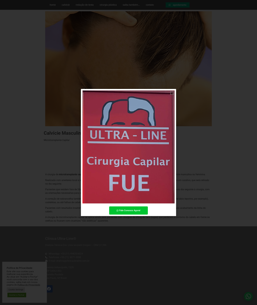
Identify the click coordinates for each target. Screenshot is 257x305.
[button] (172, 93)
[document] (128, 152)
